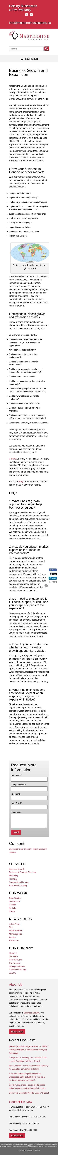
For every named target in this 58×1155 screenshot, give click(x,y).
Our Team (13, 956)
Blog (20, 481)
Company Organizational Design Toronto (42, 1144)
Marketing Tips (15, 934)
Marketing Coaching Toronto (9, 1144)
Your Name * (16, 775)
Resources (14, 940)
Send (16, 832)
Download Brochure (17, 969)
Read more (17, 1031)
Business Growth (16, 869)
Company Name (18, 784)
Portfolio (12, 908)
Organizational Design (18, 882)
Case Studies (15, 898)
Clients (12, 911)
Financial (13, 879)
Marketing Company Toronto (8, 1146)
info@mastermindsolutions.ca (30, 23)
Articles (12, 937)
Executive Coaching (18, 885)
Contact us (17, 1135)
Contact (12, 459)
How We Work (15, 960)
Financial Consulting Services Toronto (27, 1146)
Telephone (15, 794)
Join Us (12, 973)
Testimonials (14, 901)
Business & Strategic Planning (22, 872)
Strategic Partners (17, 966)
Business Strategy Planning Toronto (28, 1144)
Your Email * (16, 803)
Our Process (14, 963)
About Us (13, 953)
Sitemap (37, 1150)
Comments (16, 812)
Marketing (13, 875)
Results (12, 905)
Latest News (14, 924)
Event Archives (15, 930)
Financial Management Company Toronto (42, 1147)
